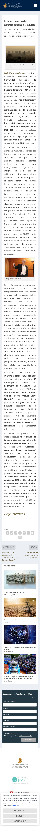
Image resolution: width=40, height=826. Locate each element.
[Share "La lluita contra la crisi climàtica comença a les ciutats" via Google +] (16, 533)
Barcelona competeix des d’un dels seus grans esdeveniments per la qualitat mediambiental (18, 677)
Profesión (6, 720)
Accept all (20, 811)
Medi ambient (13, 32)
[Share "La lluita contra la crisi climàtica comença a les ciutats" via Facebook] (8, 533)
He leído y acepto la (18, 736)
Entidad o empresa (9, 726)
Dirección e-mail (9, 702)
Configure (20, 821)
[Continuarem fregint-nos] (20, 607)
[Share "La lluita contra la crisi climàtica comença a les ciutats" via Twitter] (12, 533)
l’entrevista (14, 514)
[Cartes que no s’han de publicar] (20, 579)
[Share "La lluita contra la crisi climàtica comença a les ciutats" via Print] (20, 537)
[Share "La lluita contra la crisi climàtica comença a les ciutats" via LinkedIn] (28, 533)
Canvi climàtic (28, 29)
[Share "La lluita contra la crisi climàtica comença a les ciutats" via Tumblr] (20, 533)
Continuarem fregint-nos (12, 620)
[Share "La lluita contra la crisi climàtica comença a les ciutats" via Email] (32, 533)
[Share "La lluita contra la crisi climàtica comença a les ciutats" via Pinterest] (24, 533)
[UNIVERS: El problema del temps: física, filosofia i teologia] (20, 634)
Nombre (6, 709)
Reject (20, 816)
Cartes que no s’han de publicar (14, 592)
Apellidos (6, 714)
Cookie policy (16, 805)
